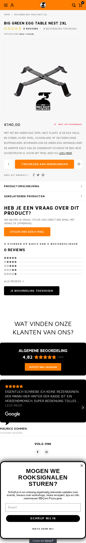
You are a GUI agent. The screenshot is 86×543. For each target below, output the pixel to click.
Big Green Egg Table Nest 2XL (30, 14)
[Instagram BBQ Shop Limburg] (46, 452)
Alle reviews (12, 281)
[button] (3, 407)
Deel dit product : (16, 175)
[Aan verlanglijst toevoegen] (79, 164)
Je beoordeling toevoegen (59, 28)
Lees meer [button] (13, 405)
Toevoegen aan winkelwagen (44, 164)
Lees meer (65, 153)
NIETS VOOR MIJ (43, 529)
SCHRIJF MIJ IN (43, 518)
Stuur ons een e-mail (27, 231)
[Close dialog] (81, 465)
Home (7, 14)
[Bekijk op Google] (12, 414)
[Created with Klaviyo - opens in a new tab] (43, 541)
